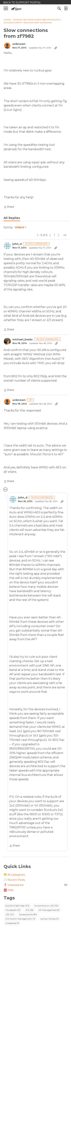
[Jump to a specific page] (64, 235)
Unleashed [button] (12, 923)
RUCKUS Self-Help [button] (17, 905)
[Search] (59, 8)
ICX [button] (29, 910)
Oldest (20, 227)
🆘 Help (8, 890)
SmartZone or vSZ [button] (46, 905)
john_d (17, 244)
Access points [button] (28, 914)
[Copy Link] (56, 47)
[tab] (11, 218)
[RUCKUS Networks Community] (16, 8)
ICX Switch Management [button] (20, 918)
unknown (18, 44)
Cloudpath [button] (13, 910)
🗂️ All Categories (14, 874)
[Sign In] (65, 8)
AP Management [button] (49, 910)
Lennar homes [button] (49, 918)
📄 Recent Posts (14, 879)
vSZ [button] (9, 914)
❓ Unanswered (35, 885)
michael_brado (22, 339)
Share (9, 207)
